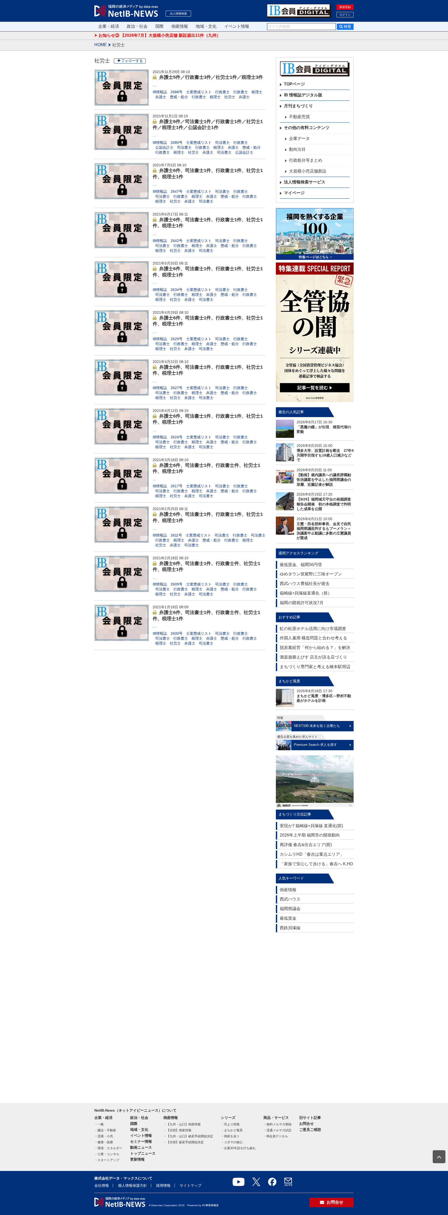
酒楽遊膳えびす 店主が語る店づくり (313, 657)
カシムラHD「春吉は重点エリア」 (312, 854)
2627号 (177, 388)
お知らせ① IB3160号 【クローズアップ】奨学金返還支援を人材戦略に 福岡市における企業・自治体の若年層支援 (204, 35)
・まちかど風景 (232, 1130)
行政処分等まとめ (305, 160)
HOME (100, 44)
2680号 (177, 142)
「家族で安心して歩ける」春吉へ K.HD (316, 864)
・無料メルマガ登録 (277, 1124)
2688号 (177, 92)
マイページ (294, 193)
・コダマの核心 (232, 1142)
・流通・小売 (103, 1136)
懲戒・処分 (179, 97)
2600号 (177, 633)
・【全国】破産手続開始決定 (183, 1142)
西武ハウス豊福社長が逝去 (305, 583)
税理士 (256, 92)
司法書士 (222, 142)
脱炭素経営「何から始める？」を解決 (315, 647)
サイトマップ (190, 1185)
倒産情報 (179, 26)
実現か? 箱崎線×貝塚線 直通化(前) (311, 826)
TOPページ (294, 84)
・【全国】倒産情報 (177, 1130)
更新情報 (137, 1159)
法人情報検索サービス (304, 182)
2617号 (177, 486)
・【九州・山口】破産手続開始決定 (188, 1136)
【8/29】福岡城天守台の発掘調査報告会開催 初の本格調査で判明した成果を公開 (324, 504)
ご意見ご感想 (310, 1129)
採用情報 (163, 1185)
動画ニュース (141, 1147)
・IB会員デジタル (275, 1136)
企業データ (299, 138)
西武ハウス (290, 899)
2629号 (177, 339)
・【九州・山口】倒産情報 (182, 1124)
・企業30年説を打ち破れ (238, 1148)
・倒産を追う (230, 1136)
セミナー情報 (141, 1141)
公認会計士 (164, 147)
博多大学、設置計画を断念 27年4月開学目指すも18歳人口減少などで (325, 455)
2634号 (177, 290)
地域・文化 (206, 26)
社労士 (229, 97)
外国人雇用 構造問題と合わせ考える (313, 638)
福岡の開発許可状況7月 (302, 603)
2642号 (177, 241)
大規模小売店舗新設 (307, 171)
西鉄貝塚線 (290, 928)
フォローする (132, 61)
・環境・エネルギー (108, 1148)
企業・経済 (108, 26)
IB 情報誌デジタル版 (303, 95)
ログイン (345, 14)
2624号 (177, 437)
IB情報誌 (160, 92)
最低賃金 (288, 918)
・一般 (99, 1124)
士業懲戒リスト (199, 92)
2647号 (177, 191)
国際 (159, 26)
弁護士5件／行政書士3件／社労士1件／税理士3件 (211, 77)
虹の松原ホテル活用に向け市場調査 (313, 628)
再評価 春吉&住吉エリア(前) (306, 844)
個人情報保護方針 (132, 1185)
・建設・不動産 (105, 1130)
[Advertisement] (315, 1015)
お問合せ (306, 1123)
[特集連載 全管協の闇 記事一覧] (315, 332)
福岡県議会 (290, 908)
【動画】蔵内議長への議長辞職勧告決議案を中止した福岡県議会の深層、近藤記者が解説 (324, 479)
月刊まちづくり (298, 106)
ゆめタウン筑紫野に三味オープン (311, 574)
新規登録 (345, 7)
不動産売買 (299, 117)
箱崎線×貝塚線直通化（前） (306, 593)
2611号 (176, 535)
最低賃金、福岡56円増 (301, 564)
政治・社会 (137, 26)
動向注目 (297, 149)
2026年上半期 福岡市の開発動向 (310, 835)
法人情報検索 (178, 13)
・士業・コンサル (106, 1154)
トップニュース (143, 1153)
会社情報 (101, 1185)
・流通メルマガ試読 (277, 1130)
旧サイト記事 (310, 1118)
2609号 (177, 584)
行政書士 (222, 92)
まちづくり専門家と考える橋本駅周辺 (315, 666)
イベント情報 (236, 26)
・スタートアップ (106, 1160)
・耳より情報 (230, 1124)
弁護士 (160, 97)
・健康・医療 (103, 1142)
